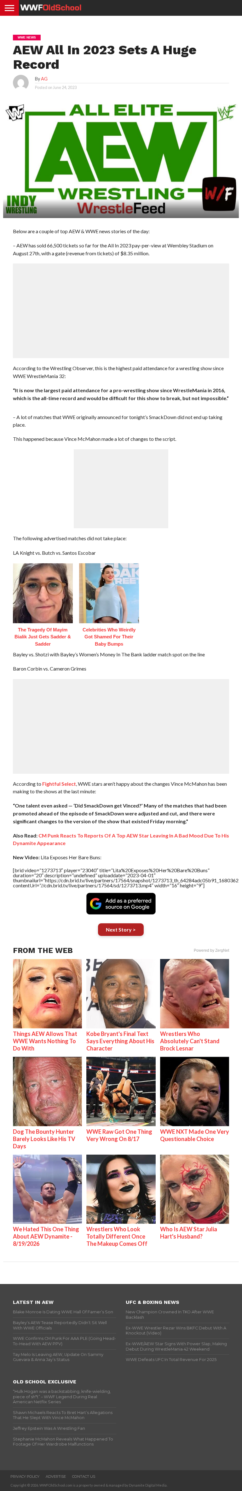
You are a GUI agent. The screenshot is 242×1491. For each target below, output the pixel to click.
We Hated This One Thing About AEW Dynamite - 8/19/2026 (46, 1236)
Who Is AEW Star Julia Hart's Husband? (188, 1233)
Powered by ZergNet (211, 950)
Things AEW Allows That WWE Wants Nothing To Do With (45, 1041)
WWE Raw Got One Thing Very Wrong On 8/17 (119, 1135)
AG (44, 78)
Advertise (56, 1476)
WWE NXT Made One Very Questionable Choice (194, 1135)
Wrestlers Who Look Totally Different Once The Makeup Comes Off (116, 1236)
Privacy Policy (24, 1476)
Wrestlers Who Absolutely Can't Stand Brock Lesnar (190, 1041)
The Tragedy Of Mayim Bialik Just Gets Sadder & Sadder (42, 637)
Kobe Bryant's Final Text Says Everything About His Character (120, 1041)
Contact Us (83, 1476)
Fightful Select (59, 784)
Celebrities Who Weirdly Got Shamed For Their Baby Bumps (109, 637)
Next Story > (121, 929)
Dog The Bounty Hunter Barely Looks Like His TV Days (44, 1139)
